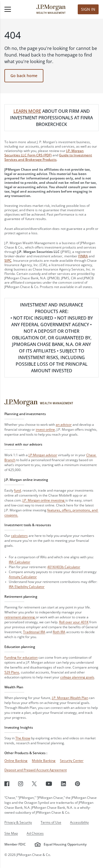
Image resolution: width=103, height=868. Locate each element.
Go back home (23, 75)
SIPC (8, 260)
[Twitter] (34, 783)
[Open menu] (14, 9)
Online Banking (15, 760)
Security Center (71, 760)
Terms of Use (51, 822)
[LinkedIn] (63, 783)
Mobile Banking (43, 760)
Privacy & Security (18, 822)
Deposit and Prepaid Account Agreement (35, 770)
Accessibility (79, 822)
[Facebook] (6, 783)
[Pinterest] (77, 783)
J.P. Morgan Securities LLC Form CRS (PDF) (44, 152)
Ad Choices (35, 833)
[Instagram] (20, 783)
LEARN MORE (27, 111)
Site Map (11, 833)
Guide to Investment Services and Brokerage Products (48, 157)
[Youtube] (49, 783)
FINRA (83, 256)
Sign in (88, 9)
